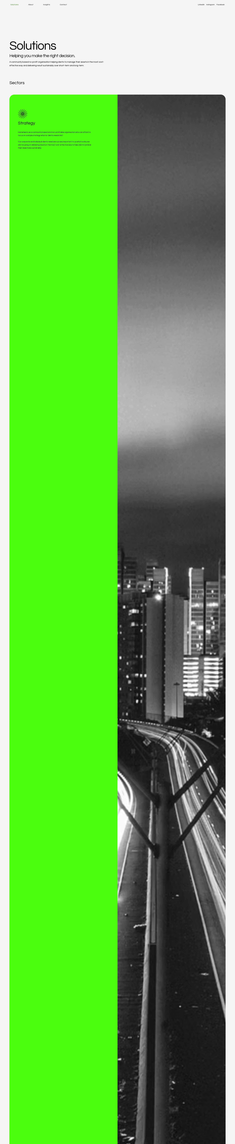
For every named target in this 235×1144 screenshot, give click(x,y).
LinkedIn (201, 5)
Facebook (220, 5)
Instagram (210, 5)
